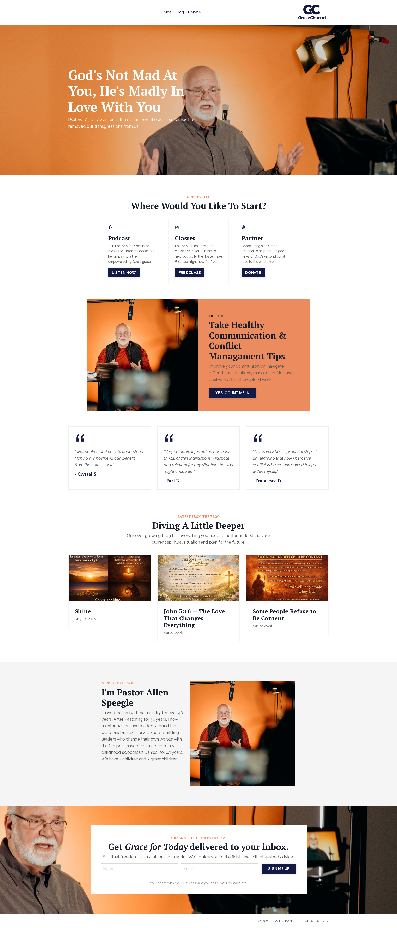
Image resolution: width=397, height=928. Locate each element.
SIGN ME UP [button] (279, 868)
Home (166, 12)
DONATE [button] (253, 272)
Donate (194, 12)
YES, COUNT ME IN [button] (232, 393)
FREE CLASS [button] (190, 272)
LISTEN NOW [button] (124, 272)
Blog (180, 12)
